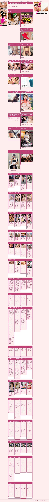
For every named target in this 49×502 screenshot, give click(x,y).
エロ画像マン (14, 259)
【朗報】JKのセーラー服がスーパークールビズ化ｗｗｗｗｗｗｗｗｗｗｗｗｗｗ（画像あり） (23, 468)
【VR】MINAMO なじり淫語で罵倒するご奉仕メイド (26, 128)
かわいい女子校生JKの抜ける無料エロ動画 (19, 358)
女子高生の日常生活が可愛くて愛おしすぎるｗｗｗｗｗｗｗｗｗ (23, 449)
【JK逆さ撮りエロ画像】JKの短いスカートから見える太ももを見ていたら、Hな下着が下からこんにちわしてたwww (29, 434)
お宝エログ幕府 (13, 170)
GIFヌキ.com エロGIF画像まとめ (17, 278)
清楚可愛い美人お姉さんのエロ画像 (17, 238)
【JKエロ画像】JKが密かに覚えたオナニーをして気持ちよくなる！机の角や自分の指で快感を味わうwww (17, 434)
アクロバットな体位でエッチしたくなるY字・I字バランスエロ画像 (26, 29)
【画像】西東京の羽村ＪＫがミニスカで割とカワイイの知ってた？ (17, 182)
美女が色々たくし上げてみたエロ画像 (11, 238)
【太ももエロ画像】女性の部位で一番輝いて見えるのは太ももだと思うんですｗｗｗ (29, 272)
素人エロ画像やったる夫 (16, 441)
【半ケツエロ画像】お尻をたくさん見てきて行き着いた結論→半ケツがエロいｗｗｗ (23, 269)
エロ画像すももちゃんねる (15, 84)
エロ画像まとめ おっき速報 (17, 307)
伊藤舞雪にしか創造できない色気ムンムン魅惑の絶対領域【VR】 (26, 152)
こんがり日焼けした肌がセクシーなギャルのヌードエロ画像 (11, 251)
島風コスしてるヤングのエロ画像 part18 (23, 391)
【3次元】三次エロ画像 (16, 399)
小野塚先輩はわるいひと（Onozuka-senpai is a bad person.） (29, 316)
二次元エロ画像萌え (39, 1)
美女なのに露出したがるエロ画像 (29, 238)
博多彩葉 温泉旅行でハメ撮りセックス (23, 223)
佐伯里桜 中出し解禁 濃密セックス (11, 223)
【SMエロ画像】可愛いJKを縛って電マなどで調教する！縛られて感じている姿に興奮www (23, 432)
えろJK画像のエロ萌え (5, 1)
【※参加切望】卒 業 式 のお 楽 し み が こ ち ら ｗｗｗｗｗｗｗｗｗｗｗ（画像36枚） (29, 468)
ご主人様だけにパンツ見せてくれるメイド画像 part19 (13, 151)
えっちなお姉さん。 (27, 40)
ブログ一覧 (12, 1)
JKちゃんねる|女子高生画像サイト (18, 173)
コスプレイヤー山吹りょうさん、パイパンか (26, 45)
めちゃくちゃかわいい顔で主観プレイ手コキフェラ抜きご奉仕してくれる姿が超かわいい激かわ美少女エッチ (11, 371)
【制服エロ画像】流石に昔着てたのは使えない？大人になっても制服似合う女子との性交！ (23, 494)
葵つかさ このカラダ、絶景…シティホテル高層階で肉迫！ (13, 92)
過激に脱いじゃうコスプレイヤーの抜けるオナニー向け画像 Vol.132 (13, 11)
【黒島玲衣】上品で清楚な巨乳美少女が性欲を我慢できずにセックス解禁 (13, 115)
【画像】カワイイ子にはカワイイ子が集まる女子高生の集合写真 (11, 184)
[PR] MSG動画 (23, 25)
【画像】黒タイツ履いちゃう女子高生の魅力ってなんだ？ (29, 186)
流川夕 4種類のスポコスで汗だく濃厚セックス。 (14, 61)
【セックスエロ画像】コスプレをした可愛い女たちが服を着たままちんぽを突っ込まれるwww (11, 432)
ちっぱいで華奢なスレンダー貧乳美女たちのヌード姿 (17, 3)
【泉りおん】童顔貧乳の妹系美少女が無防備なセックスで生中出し (17, 302)
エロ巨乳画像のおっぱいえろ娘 (30, 1)
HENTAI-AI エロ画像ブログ (20, 1)
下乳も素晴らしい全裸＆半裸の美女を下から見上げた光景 (11, 302)
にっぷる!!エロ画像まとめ (16, 457)
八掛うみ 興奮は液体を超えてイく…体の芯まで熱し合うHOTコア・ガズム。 (26, 61)
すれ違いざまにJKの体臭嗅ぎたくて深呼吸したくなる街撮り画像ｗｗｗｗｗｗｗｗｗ (11, 450)
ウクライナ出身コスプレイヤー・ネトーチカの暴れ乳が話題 (17, 391)
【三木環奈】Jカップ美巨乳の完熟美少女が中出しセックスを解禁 (23, 302)
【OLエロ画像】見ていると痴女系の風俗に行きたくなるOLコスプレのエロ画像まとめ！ (17, 268)
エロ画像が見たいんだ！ (14, 6)
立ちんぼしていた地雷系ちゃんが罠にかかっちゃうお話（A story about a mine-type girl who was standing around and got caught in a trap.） (23, 323)
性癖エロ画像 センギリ (16, 231)
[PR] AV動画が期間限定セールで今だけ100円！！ (26, 10)
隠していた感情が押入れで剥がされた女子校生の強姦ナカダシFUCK (29, 366)
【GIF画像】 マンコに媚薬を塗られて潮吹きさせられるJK (23, 286)
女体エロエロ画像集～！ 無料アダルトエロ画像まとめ (21, 421)
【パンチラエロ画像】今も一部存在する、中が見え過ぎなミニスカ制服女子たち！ (17, 493)
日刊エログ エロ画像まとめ (17, 192)
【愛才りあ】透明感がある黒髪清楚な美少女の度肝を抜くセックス (29, 302)
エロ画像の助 (14, 483)
